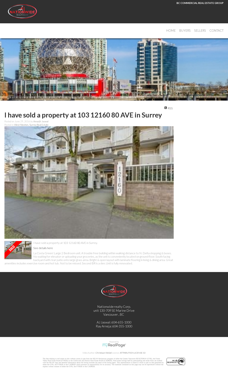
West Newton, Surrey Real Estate (31, 124)
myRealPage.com (114, 345)
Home (171, 30)
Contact (216, 30)
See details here (43, 248)
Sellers (200, 30)
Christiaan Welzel (103, 352)
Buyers (185, 30)
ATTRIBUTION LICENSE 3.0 (133, 352)
